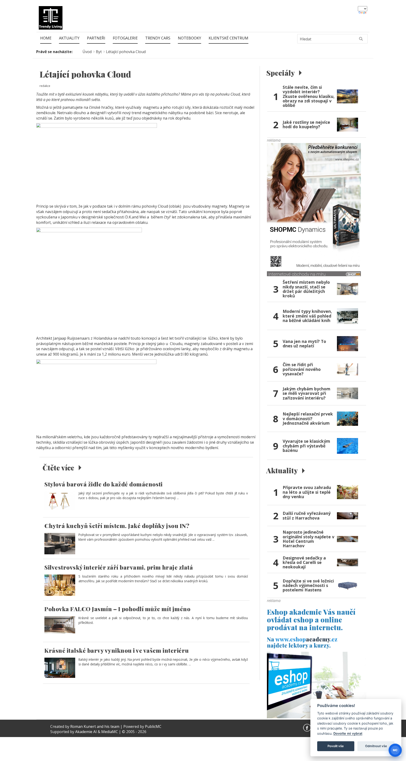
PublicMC (153, 726)
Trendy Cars (157, 38)
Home (45, 38)
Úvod (87, 51)
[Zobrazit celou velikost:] (96, 161)
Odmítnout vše (376, 746)
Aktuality (69, 38)
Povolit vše (336, 746)
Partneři (96, 38)
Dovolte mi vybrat (347, 733)
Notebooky (189, 38)
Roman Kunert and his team (95, 726)
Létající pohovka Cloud (126, 51)
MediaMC (109, 731)
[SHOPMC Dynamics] (314, 209)
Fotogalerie (125, 38)
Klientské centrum (228, 38)
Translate (363, 13)
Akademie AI (86, 731)
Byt (99, 51)
